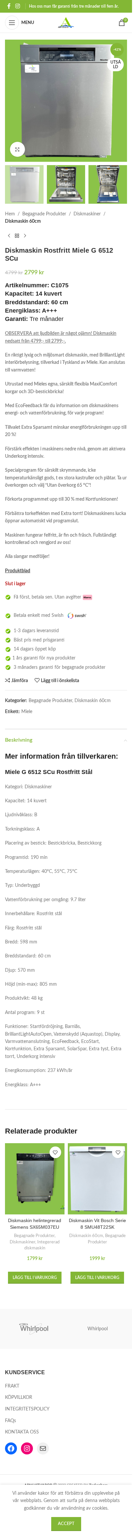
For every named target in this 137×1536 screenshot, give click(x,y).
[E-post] (43, 1448)
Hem (10, 214)
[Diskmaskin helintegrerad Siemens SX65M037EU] (35, 1178)
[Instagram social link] (17, 6)
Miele (26, 711)
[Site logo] (66, 22)
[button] (35, 1278)
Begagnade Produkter (44, 214)
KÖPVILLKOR (18, 1397)
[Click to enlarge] (17, 149)
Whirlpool (97, 1329)
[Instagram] (27, 1448)
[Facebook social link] (9, 6)
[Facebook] (11, 1448)
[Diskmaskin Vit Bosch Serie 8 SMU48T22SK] (97, 1178)
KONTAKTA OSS (22, 1432)
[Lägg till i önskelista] (55, 1152)
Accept (66, 1524)
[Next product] (25, 236)
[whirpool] (34, 1329)
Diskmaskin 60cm (23, 221)
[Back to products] (17, 236)
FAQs (10, 1420)
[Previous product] (9, 236)
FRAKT (12, 1386)
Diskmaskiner (87, 214)
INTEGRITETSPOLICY (27, 1409)
